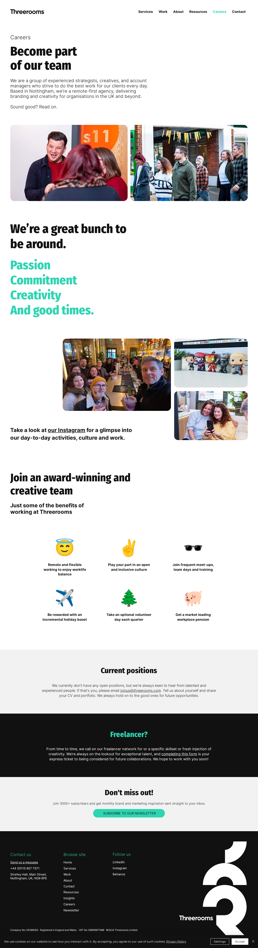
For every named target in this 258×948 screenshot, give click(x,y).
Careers (69, 904)
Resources (71, 892)
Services (69, 868)
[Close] (253, 941)
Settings (220, 941)
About (67, 880)
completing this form (179, 754)
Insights (69, 898)
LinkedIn (119, 862)
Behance (119, 874)
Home (67, 862)
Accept (240, 941)
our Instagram (66, 430)
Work (67, 874)
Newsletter (71, 910)
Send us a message (24, 862)
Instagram (120, 868)
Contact (69, 886)
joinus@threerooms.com (140, 690)
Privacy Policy (176, 941)
